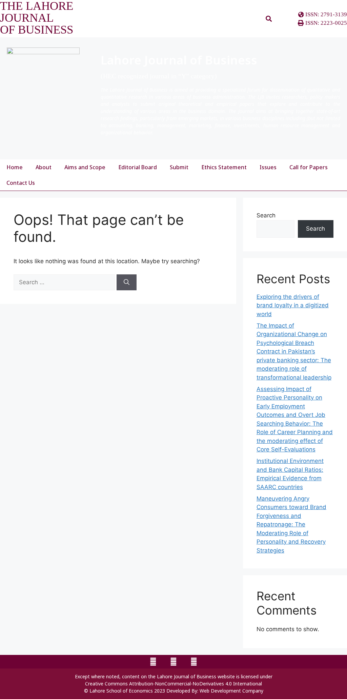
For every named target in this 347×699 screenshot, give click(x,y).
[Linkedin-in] (194, 661)
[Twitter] (173, 661)
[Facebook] (153, 661)
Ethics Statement (224, 167)
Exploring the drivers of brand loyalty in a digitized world (293, 305)
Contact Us (20, 183)
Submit (179, 167)
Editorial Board (137, 167)
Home (14, 167)
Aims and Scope (84, 167)
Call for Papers (308, 167)
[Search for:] (65, 282)
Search (266, 215)
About (44, 167)
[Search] (127, 282)
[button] (268, 18)
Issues (268, 167)
